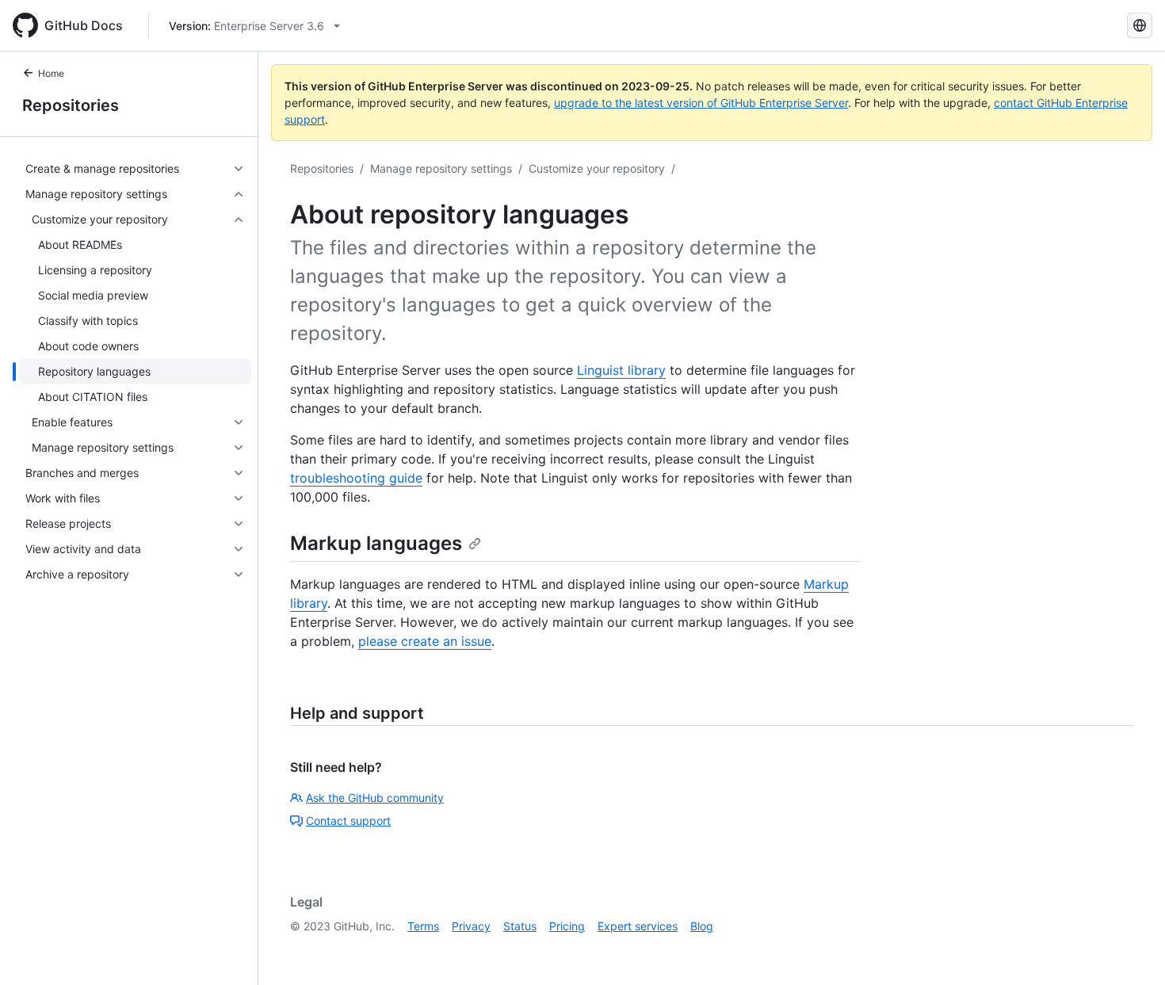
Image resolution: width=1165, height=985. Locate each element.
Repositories (70, 105)
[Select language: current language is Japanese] (1139, 25)
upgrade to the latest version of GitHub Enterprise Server (701, 102)
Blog (701, 926)
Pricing (567, 926)
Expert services (638, 926)
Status (520, 926)
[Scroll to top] (1130, 950)
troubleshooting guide (356, 478)
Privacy (471, 926)
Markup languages (376, 543)
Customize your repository (597, 168)
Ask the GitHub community (375, 797)
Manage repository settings (441, 168)
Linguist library (621, 370)
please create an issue (424, 641)
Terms (423, 926)
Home (51, 73)
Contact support (348, 820)
